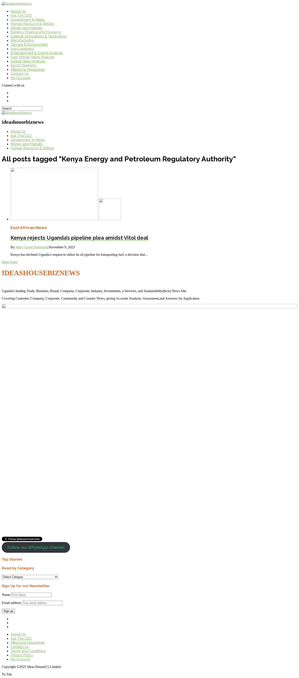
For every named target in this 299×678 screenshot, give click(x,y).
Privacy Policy (22, 655)
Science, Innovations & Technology (39, 36)
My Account (20, 78)
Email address (11, 603)
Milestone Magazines (28, 69)
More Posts (9, 262)
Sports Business (23, 65)
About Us (18, 11)
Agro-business (22, 49)
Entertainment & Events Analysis (37, 53)
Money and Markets (26, 28)
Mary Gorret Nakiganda (32, 247)
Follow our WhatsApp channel (35, 547)
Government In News (28, 20)
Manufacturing (22, 40)
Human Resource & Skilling (32, 24)
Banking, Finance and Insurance (36, 32)
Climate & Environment (29, 44)
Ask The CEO (21, 15)
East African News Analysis (32, 57)
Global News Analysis (28, 61)
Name (6, 595)
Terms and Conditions (28, 651)
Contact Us (20, 74)
